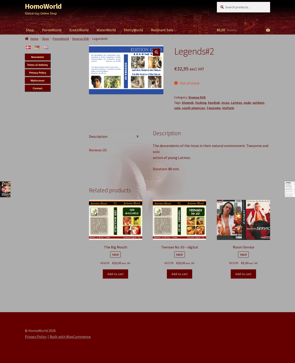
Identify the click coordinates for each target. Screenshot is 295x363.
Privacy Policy (36, 336)
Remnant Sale (162, 30)
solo (177, 108)
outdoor (258, 103)
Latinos (236, 103)
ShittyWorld (133, 30)
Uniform (228, 108)
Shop (30, 30)
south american (193, 108)
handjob (214, 103)
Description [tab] (98, 136)
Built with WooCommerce (70, 336)
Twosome (213, 108)
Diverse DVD (197, 97)
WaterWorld (106, 30)
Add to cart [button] (115, 274)
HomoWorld (43, 6)
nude (247, 103)
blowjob (188, 103)
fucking (200, 103)
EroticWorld (78, 30)
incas (225, 103)
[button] (156, 52)
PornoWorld (51, 30)
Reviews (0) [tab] (98, 150)
